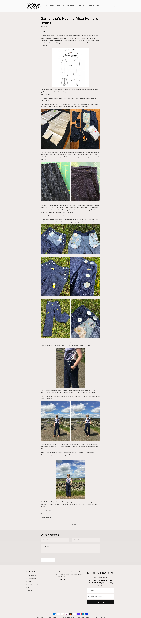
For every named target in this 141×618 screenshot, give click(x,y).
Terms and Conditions (32, 584)
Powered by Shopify (52, 617)
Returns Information (31, 578)
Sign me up (100, 602)
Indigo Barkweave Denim (63, 38)
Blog (27, 593)
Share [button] (44, 31)
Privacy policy (70, 617)
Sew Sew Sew (43, 617)
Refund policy (62, 617)
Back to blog (71, 524)
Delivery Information (31, 575)
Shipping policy (90, 617)
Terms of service (80, 617)
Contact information (101, 617)
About (27, 587)
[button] (58, 6)
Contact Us (29, 590)
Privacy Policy (30, 581)
